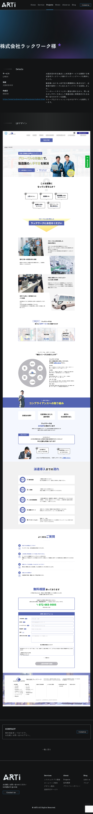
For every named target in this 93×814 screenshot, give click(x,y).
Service (41, 5)
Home (33, 5)
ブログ (86, 783)
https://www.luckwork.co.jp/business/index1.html (24, 99)
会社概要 (66, 783)
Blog (74, 5)
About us (66, 5)
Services (47, 775)
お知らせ (86, 779)
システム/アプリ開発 (52, 779)
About (66, 775)
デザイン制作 (49, 786)
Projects (49, 5)
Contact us (85, 5)
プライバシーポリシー (71, 786)
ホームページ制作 (51, 783)
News (57, 5)
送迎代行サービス (51, 789)
